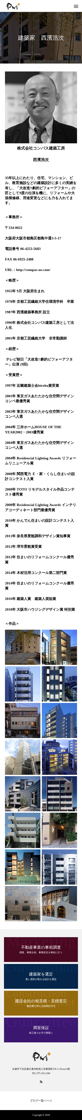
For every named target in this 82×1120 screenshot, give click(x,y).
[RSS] (41, 1081)
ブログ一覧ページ (41, 1100)
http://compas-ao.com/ (33, 270)
